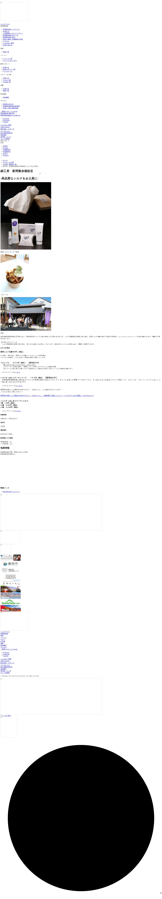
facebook (6, 118)
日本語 (5, 146)
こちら (18, 372)
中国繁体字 (7, 151)
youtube (5, 122)
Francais (6, 155)
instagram (6, 120)
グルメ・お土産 (8, 162)
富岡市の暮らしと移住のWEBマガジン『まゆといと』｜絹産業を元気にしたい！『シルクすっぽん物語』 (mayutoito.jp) (47, 395)
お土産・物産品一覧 (10, 164)
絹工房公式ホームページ (11, 491)
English (5, 148)
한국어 (5, 153)
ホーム (5, 160)
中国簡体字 (7, 149)
